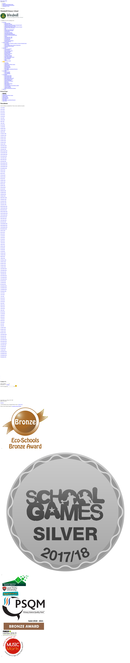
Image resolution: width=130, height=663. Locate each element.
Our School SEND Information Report (10, 35)
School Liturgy (6, 44)
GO (14, 386)
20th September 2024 (3, 225)
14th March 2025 (3, 194)
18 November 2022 (3, 341)
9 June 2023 (2, 303)
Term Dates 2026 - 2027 (8, 37)
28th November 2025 (3, 150)
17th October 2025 (3, 157)
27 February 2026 (3, 133)
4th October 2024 (3, 221)
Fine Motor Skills (7, 52)
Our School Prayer (7, 38)
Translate (7, 384)
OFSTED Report (11, 5)
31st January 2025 (3, 201)
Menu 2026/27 (6, 68)
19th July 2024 (2, 230)
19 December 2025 (3, 145)
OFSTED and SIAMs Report (9, 29)
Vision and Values (7, 23)
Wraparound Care (7, 66)
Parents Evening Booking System (7, 4)
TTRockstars (7, 5)
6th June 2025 (2, 178)
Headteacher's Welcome (8, 24)
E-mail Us (2, 402)
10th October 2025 (3, 159)
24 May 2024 (2, 240)
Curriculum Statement (7, 48)
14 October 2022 (3, 348)
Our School (4, 22)
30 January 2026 (3, 138)
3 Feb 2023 (2, 325)
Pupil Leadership (7, 72)
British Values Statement (8, 83)
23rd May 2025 (2, 180)
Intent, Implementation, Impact (9, 57)
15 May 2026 (2, 119)
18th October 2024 (3, 218)
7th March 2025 (3, 195)
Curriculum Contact (7, 60)
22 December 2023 (3, 268)
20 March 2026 (2, 128)
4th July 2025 (2, 173)
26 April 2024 (2, 247)
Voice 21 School (7, 49)
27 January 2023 (3, 327)
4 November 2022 (3, 344)
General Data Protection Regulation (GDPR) (11, 85)
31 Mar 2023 (2, 315)
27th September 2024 (3, 223)
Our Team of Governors (8, 32)
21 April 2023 (2, 313)
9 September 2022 (3, 356)
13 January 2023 (3, 330)
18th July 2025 (2, 169)
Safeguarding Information (8, 33)
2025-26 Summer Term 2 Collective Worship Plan (12, 45)
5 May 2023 (2, 310)
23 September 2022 (3, 353)
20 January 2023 (3, 329)
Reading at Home (7, 54)
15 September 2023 (3, 289)
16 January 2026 (3, 142)
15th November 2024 (3, 214)
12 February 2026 (3, 135)
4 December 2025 (3, 149)
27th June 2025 (2, 175)
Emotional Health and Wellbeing (9, 34)
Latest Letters (6, 63)
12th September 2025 (3, 166)
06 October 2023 (3, 284)
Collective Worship (5, 42)
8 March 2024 (2, 256)
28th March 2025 (3, 190)
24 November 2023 (3, 275)
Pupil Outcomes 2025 (7, 75)
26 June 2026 (2, 112)
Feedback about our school (8, 30)
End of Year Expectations (8, 50)
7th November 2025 (3, 156)
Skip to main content (3, 0)
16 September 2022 (3, 355)
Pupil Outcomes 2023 (7, 77)
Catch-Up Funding (7, 86)
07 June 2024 (2, 239)
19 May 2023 (2, 306)
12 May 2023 (2, 308)
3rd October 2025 (3, 161)
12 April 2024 (2, 251)
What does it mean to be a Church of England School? (13, 25)
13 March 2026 (2, 130)
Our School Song (7, 39)
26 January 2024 (3, 263)
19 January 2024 (3, 265)
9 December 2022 (3, 336)
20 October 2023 (3, 280)
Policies (5, 36)
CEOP (3, 5)
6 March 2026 (2, 131)
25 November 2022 (3, 339)
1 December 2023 (3, 273)
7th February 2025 (3, 199)
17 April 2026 (2, 126)
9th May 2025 (2, 183)
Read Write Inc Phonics (8, 53)
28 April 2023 (2, 311)
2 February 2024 (3, 261)
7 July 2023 (2, 296)
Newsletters (6, 62)
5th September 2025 (3, 168)
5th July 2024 (2, 232)
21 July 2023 (2, 292)
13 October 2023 (3, 282)
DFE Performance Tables (8, 79)
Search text (2, 386)
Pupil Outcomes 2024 (7, 76)
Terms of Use (20, 404)
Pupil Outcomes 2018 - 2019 (9, 78)
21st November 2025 (3, 152)
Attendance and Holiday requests (9, 64)
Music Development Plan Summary (10, 88)
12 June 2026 (2, 116)
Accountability (4, 74)
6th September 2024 (3, 228)
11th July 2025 (2, 171)
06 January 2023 (3, 332)
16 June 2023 (2, 301)
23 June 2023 (2, 299)
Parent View (6, 81)
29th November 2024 (3, 211)
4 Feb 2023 (2, 322)
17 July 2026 (2, 107)
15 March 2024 (2, 254)
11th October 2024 (3, 220)
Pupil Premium (6, 82)
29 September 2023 (3, 285)
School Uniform (7, 65)
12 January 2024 (3, 266)
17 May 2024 (2, 242)
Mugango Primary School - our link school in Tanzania (13, 26)
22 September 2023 (3, 287)
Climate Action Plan (7, 87)
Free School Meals (7, 67)
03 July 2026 (2, 111)
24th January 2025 (3, 202)
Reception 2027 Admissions (8, 40)
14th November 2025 (3, 154)
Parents (3, 61)
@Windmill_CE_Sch (5, 6)
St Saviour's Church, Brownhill (9, 27)
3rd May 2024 (2, 246)
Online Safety (4, 100)
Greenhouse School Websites (16, 406)
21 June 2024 (2, 235)
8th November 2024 (3, 216)
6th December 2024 (3, 209)
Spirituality (6, 47)
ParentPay (4, 3)
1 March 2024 (2, 258)
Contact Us (4, 89)
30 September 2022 (3, 351)
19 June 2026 (2, 114)
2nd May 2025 (2, 185)
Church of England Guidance (9, 46)
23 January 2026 (3, 140)
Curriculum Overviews (8, 55)
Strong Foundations (7, 51)
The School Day (7, 31)
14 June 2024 (2, 237)
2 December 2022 (3, 337)
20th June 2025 (2, 176)
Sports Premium (7, 84)
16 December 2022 (3, 334)
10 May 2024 (2, 244)
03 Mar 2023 (2, 320)
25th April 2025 (2, 187)
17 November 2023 (3, 277)
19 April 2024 (2, 249)
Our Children (4, 70)
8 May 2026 (2, 121)
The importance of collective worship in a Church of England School (15, 43)
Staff (5, 28)
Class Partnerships (7, 73)
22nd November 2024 (3, 213)
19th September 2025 (3, 164)
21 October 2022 (3, 346)
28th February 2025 (3, 197)
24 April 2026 (2, 124)
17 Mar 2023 (2, 318)
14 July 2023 (2, 294)
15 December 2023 (3, 270)
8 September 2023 (3, 291)
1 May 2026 (2, 123)
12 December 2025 (3, 147)
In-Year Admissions (7, 41)
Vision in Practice (7, 71)
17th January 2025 (3, 204)
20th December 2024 (3, 206)
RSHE (5, 59)
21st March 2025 (3, 192)
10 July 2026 (2, 109)
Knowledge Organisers (8, 56)
